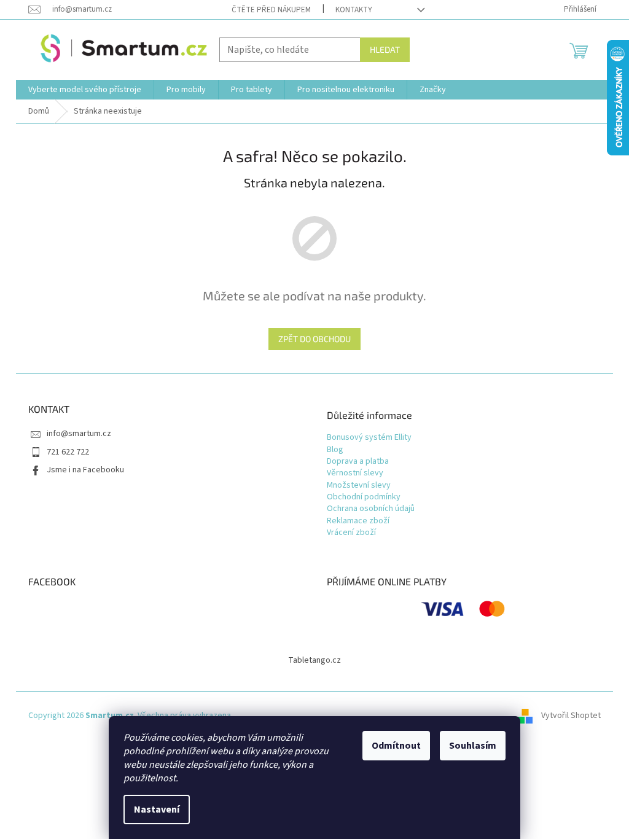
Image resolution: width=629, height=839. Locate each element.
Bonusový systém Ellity (369, 437)
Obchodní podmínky (363, 497)
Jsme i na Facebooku (85, 470)
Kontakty (353, 9)
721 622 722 (68, 452)
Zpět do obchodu (314, 339)
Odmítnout (396, 745)
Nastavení (156, 809)
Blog (335, 450)
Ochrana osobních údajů (371, 509)
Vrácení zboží (351, 533)
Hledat (385, 49)
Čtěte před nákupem (271, 9)
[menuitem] (85, 90)
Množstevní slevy (359, 485)
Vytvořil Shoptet (571, 715)
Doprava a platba (358, 461)
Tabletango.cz (314, 660)
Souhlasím (472, 745)
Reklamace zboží (358, 521)
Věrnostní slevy (355, 473)
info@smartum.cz (79, 433)
